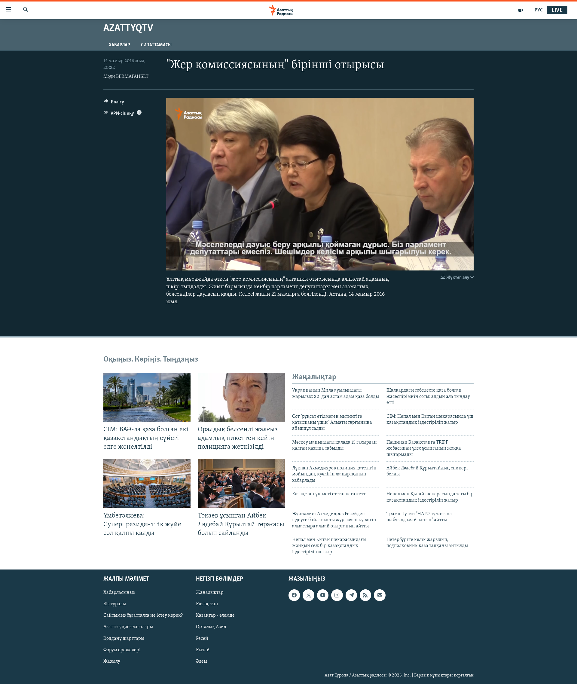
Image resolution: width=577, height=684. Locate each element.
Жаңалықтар (210, 593)
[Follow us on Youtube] (322, 595)
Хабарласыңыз (119, 593)
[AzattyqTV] (521, 10)
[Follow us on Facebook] (294, 595)
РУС (539, 10)
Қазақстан (207, 604)
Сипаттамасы (156, 45)
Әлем (201, 661)
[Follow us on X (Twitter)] (308, 595)
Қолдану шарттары (123, 638)
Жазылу (111, 661)
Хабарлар (119, 45)
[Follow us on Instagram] (337, 595)
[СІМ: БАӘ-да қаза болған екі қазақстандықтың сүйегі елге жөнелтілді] (147, 397)
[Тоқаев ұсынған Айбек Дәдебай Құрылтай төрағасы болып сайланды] (241, 483)
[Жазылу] (379, 595)
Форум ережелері (122, 650)
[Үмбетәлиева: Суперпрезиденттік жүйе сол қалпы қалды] (147, 483)
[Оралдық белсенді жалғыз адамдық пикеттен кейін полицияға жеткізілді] (241, 397)
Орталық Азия (211, 627)
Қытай (203, 650)
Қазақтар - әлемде (215, 615)
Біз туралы (114, 604)
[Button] (114, 103)
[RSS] (365, 595)
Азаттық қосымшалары (128, 627)
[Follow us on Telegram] (351, 595)
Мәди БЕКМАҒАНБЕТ (125, 76)
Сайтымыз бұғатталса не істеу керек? (143, 615)
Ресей (202, 638)
